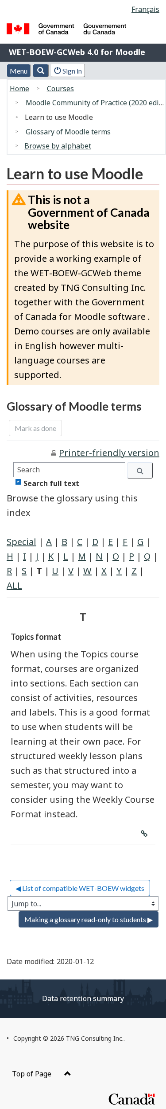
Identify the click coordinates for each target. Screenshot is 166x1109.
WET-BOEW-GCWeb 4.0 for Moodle (77, 52)
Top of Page (32, 1074)
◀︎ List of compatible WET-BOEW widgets (79, 888)
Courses (60, 88)
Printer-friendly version (109, 453)
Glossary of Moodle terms (68, 132)
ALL (14, 585)
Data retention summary (83, 998)
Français (145, 9)
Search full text (51, 483)
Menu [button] (18, 71)
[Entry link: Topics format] (144, 830)
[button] (41, 70)
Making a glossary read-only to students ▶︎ (88, 919)
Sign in (71, 71)
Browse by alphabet (57, 146)
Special (21, 542)
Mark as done (35, 428)
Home (19, 88)
